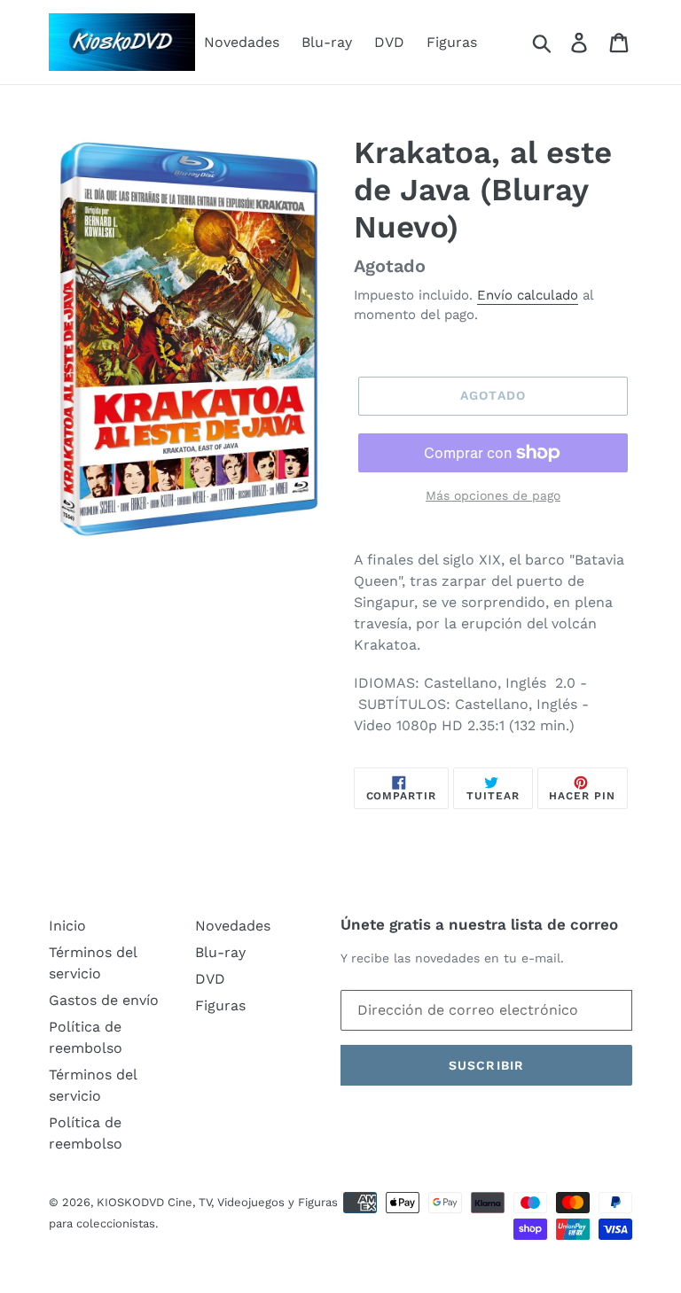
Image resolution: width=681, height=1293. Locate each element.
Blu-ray (326, 42)
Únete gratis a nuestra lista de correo (479, 924)
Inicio (67, 925)
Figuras (452, 42)
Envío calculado (527, 295)
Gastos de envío (104, 1000)
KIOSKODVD (130, 1202)
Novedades (241, 42)
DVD (389, 42)
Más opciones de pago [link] (493, 495)
